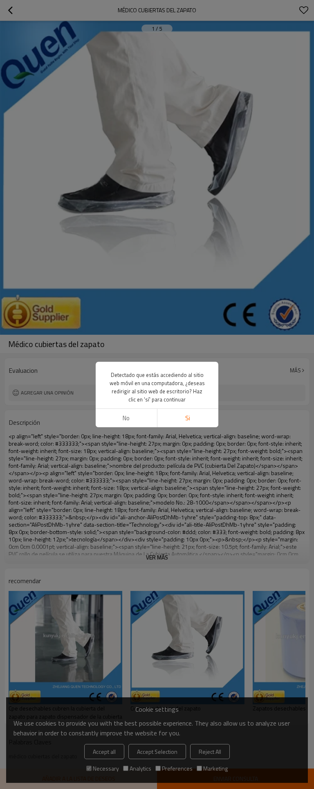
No (126, 418)
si (187, 418)
